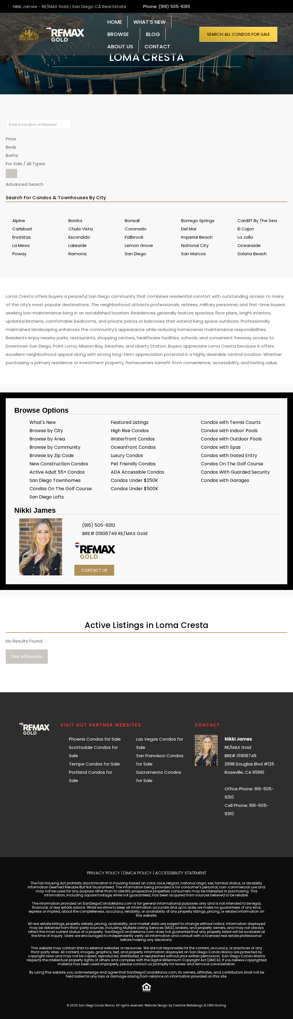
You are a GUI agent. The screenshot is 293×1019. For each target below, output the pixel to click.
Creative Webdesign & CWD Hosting (199, 1005)
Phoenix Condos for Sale (95, 739)
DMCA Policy (137, 873)
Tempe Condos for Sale (94, 764)
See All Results (26, 656)
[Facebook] (236, 828)
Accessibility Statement (180, 873)
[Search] (11, 173)
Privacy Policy (103, 873)
